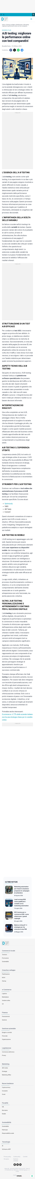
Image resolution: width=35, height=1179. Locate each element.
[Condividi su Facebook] (10, 50)
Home (3, 24)
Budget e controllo (7, 1032)
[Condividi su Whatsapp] (18, 50)
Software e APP (6, 1149)
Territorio (4, 954)
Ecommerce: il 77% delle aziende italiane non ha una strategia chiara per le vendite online (17, 717)
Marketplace (5, 997)
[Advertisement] (17, 802)
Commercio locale (8, 951)
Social (3, 1094)
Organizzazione (6, 1039)
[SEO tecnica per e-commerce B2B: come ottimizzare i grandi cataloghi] (9, 916)
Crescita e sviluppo (10, 24)
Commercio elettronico (8, 1052)
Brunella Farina (6, 46)
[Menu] (31, 19)
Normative (5, 1110)
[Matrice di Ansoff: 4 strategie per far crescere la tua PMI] (9, 928)
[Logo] (4, 19)
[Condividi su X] (14, 50)
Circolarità (4, 1091)
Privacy (4, 1055)
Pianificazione (19, 24)
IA (2, 1145)
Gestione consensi (15, 1159)
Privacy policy (7, 1156)
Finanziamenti (6, 1016)
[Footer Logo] (17, 943)
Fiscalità (5, 1103)
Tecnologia (6, 1142)
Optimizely (9, 504)
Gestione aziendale (9, 1028)
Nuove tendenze (8, 1083)
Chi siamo (6, 1159)
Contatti (25, 1156)
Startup (4, 981)
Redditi (4, 1113)
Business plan (6, 30)
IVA (3, 1107)
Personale (4, 1036)
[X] (3, 14)
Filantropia (5, 1129)
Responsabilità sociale (8, 1133)
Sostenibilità (5, 961)
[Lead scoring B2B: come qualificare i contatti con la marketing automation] (9, 903)
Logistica (4, 993)
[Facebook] (1, 14)
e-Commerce (6, 990)
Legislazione (6, 1048)
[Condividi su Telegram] (22, 50)
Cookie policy (16, 1156)
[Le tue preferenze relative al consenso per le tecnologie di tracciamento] (32, 1176)
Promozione (5, 958)
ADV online (5, 1068)
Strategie (4, 1071)
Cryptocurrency (6, 1087)
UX (3, 1004)
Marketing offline (6, 1075)
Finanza (5, 1012)
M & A (3, 977)
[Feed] (20, 1164)
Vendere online (6, 1000)
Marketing (5, 1064)
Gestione (4, 1020)
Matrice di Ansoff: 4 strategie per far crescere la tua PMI (20, 927)
